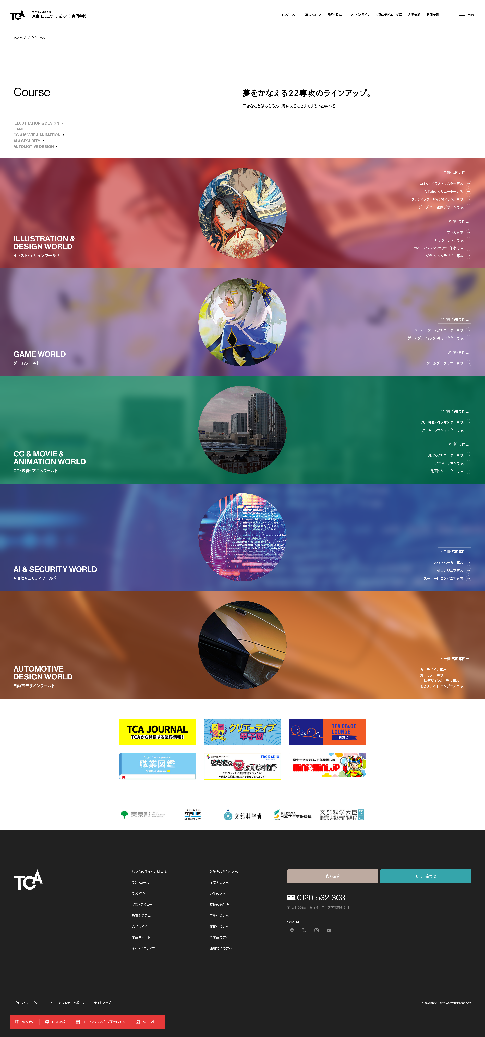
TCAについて (290, 14)
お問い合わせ (425, 876)
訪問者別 (432, 14)
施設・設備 (335, 14)
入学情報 (414, 14)
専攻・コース (313, 14)
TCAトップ (20, 37)
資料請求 (333, 876)
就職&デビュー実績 (389, 14)
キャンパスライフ (359, 14)
